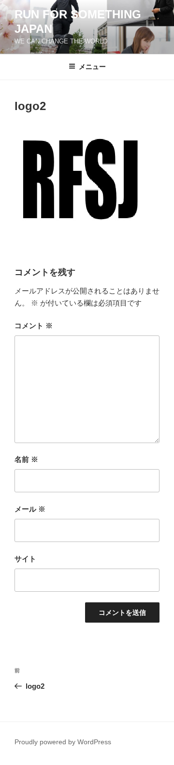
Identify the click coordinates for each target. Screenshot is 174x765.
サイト (25, 559)
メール (29, 509)
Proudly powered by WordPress (62, 742)
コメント (33, 325)
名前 (26, 459)
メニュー (92, 66)
